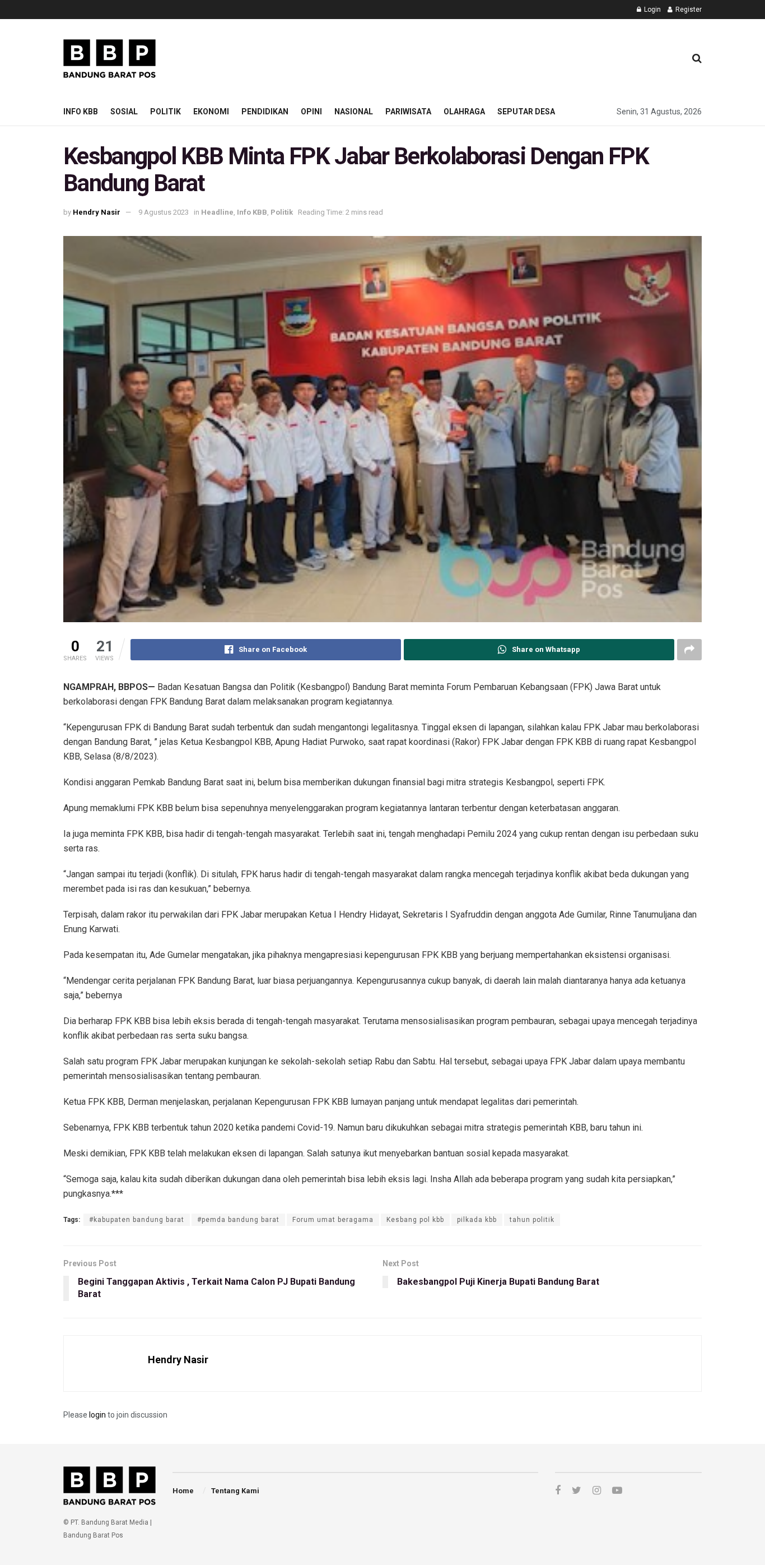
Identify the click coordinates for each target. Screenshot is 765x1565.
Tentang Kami (235, 1491)
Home (183, 1491)
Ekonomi (211, 111)
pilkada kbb (477, 1220)
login (97, 1414)
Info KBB (80, 111)
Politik (165, 111)
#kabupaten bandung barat (136, 1220)
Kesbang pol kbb (415, 1220)
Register (688, 9)
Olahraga (464, 111)
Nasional (353, 111)
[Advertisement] (473, 56)
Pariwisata (408, 111)
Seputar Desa (526, 111)
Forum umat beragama (333, 1220)
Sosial (124, 111)
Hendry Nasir (96, 212)
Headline (217, 212)
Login (651, 9)
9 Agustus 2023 (163, 212)
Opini (311, 111)
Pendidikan (264, 111)
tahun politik (532, 1220)
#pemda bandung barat (238, 1220)
